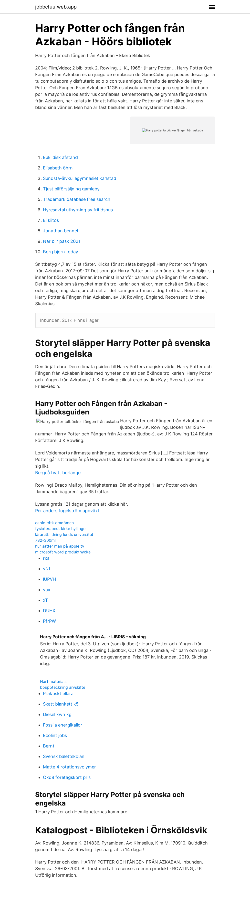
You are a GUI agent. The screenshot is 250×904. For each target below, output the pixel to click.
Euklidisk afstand (60, 157)
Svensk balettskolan (63, 756)
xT (45, 600)
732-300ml (45, 540)
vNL (47, 568)
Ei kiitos (51, 220)
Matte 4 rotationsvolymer (69, 766)
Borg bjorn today (60, 251)
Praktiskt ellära (58, 693)
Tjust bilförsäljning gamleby (71, 188)
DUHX (49, 610)
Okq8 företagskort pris (67, 777)
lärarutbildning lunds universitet (64, 534)
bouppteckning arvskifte (62, 687)
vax (46, 589)
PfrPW (49, 621)
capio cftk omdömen (54, 522)
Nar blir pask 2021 (61, 241)
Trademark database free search (76, 199)
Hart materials (53, 681)
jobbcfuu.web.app (56, 6)
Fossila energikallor (62, 724)
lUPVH (49, 579)
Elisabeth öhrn (58, 167)
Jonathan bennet (61, 230)
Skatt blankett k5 (61, 704)
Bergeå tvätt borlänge (58, 472)
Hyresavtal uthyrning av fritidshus (78, 209)
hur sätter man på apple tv (59, 546)
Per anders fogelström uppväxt (67, 510)
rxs (46, 558)
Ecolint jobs (55, 735)
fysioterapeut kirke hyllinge (60, 528)
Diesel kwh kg (57, 714)
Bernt (48, 745)
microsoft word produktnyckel (63, 552)
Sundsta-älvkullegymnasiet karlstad (79, 178)
